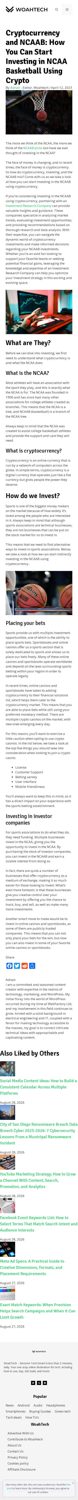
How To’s (32, 1417)
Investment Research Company (28, 205)
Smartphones (16, 1411)
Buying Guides (40, 1411)
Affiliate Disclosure (22, 1469)
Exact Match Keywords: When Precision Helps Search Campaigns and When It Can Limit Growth (38, 1311)
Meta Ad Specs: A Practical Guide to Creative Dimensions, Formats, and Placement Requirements (32, 1267)
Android (24, 1405)
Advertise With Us (21, 1433)
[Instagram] (39, 1383)
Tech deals (14, 1417)
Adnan (15, 87)
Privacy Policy (18, 1457)
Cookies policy (18, 1463)
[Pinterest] (45, 1383)
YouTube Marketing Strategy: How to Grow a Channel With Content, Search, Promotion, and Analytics (38, 1180)
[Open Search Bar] (56, 9)
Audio (38, 1405)
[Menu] (67, 9)
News (10, 1405)
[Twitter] (33, 1383)
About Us (14, 1445)
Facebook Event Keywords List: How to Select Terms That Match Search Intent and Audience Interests (39, 1224)
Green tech (62, 1411)
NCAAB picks (32, 148)
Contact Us (15, 1451)
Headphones (55, 1405)
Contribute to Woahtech (25, 1439)
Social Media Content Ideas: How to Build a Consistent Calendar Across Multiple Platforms (38, 1087)
